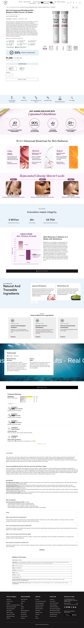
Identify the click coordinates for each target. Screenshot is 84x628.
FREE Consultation (61, 1)
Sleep (22, 603)
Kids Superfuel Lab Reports (55, 608)
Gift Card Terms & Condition (55, 612)
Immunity (23, 601)
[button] (79, 3)
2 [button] (40, 443)
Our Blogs (37, 614)
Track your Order (53, 616)
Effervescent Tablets (11, 614)
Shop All (20, 1)
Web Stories (37, 610)
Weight (22, 606)
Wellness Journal (38, 612)
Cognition (23, 618)
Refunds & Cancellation (54, 606)
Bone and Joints (24, 616)
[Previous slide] (32, 302)
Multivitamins (23, 612)
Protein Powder (10, 601)
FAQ (26, 18)
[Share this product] (76, 7)
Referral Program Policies (55, 610)
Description (9, 18)
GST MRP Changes (53, 614)
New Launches (33, 3)
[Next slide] (36, 302)
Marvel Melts (9, 610)
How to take (21, 18)
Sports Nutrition (24, 599)
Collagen (8, 603)
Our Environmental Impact (40, 601)
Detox (22, 608)
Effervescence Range (14, 7)
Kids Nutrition (24, 614)
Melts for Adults (10, 612)
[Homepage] (5, 3)
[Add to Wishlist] (73, 7)
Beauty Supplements (25, 610)
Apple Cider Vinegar (11, 616)
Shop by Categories (37, 1)
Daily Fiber (9, 599)
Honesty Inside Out (39, 608)
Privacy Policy (52, 601)
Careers (36, 618)
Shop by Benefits (27, 1)
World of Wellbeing (48, 1)
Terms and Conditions (54, 603)
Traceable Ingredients (39, 603)
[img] (14, 407)
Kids (39, 3)
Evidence (13, 336)
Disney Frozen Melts (11, 608)
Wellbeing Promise (39, 606)
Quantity (8, 72)
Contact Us (52, 599)
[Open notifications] (73, 3)
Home (7, 7)
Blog (55, 1)
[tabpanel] (19, 328)
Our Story (37, 599)
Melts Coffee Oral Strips (11, 606)
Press (36, 616)
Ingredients (15, 18)
